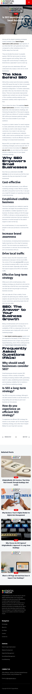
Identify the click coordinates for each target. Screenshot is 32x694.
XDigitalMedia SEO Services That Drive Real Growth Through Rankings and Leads (16, 482)
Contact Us (4, 636)
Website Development (7, 650)
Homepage (4, 624)
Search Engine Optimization (9, 647)
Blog (16, 13)
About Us (4, 627)
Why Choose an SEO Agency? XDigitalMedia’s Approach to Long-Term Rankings (16, 545)
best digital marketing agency (13, 336)
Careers (4, 633)
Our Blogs (4, 630)
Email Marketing (6, 659)
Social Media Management (8, 656)
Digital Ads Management (8, 653)
